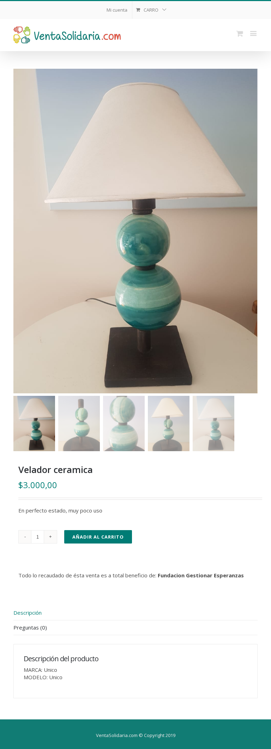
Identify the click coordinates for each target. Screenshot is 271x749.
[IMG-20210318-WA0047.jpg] (135, 231)
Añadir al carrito (98, 537)
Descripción (27, 612)
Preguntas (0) (30, 627)
